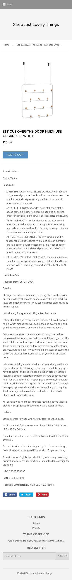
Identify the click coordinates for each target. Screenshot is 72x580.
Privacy (36, 528)
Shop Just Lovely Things (39, 573)
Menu (10, 4)
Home (6, 45)
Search (36, 523)
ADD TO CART (15, 155)
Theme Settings (55, 541)
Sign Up (62, 556)
